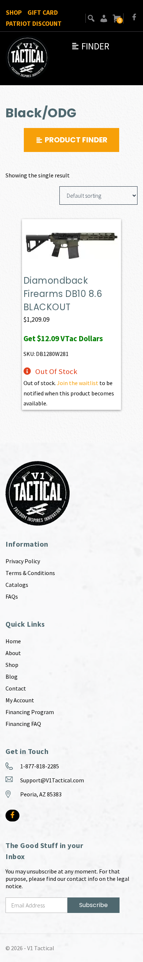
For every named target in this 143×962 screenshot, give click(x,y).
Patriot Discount (34, 24)
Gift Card (42, 12)
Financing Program (30, 712)
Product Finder (76, 140)
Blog (12, 676)
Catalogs (17, 584)
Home (13, 641)
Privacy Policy (23, 561)
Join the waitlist (77, 383)
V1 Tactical (40, 948)
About (13, 653)
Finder (90, 46)
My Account (20, 700)
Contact (16, 688)
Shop (14, 12)
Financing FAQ (23, 723)
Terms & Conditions (30, 573)
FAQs (12, 596)
